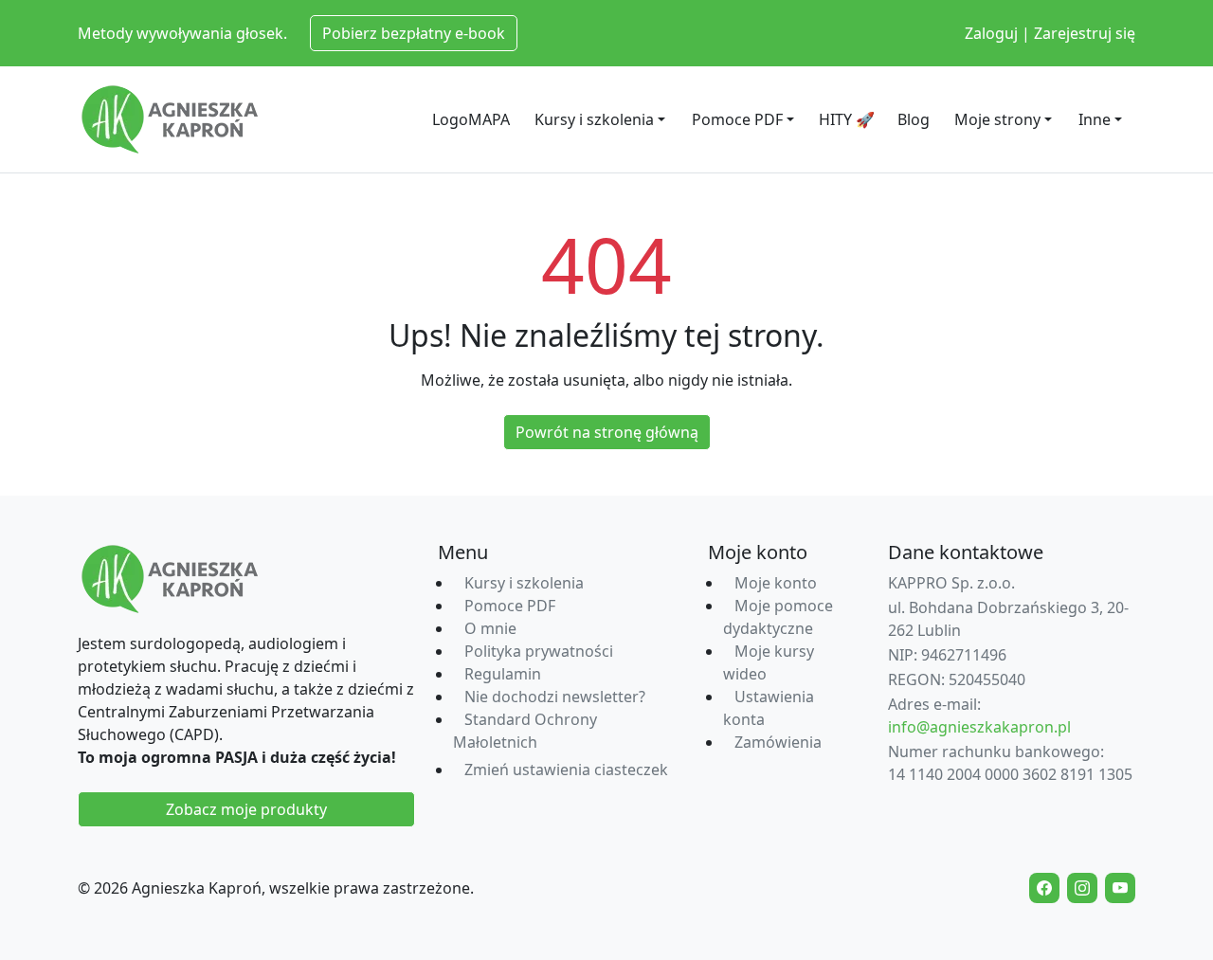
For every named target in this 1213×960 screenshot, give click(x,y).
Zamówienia (778, 742)
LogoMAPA (471, 119)
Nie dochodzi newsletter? (554, 696)
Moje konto (775, 582)
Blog (913, 119)
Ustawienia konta (768, 708)
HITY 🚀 (847, 119)
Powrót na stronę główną (607, 432)
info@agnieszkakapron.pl (979, 726)
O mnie (490, 628)
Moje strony (997, 119)
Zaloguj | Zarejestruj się (1050, 33)
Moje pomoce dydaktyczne (778, 617)
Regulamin (502, 673)
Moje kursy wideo (768, 662)
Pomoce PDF (737, 119)
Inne (1094, 119)
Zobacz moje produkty (246, 809)
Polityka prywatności (538, 651)
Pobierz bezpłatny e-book (413, 33)
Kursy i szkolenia (594, 119)
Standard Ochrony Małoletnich (525, 730)
